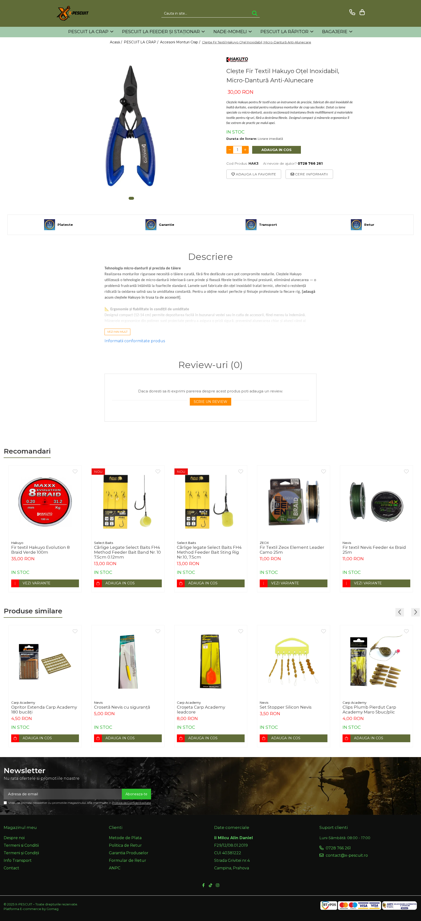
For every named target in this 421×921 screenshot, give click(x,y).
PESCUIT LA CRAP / (141, 42)
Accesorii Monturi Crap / (180, 42)
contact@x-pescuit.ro (346, 855)
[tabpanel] (131, 126)
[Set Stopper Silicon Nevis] (293, 661)
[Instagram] (217, 885)
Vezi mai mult (117, 331)
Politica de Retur (125, 845)
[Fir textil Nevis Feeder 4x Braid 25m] (376, 502)
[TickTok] (210, 885)
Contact (11, 868)
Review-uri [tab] (210, 365)
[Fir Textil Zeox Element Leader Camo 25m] (293, 502)
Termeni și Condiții (21, 853)
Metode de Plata (125, 838)
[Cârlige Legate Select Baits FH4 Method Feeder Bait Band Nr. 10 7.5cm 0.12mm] (128, 502)
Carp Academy (23, 702)
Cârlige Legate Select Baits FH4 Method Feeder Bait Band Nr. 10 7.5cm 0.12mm (127, 552)
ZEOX (264, 543)
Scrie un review (210, 401)
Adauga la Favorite (255, 174)
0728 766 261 (338, 848)
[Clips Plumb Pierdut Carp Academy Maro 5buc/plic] (376, 661)
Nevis (347, 543)
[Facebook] (203, 885)
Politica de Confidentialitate (131, 803)
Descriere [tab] (210, 257)
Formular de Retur (127, 860)
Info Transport (18, 860)
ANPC (114, 868)
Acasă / (116, 42)
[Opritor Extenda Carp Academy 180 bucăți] (45, 661)
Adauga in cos (276, 150)
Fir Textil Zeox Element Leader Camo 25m (292, 550)
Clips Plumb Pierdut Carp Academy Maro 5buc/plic (369, 709)
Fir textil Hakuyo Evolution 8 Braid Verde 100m (40, 550)
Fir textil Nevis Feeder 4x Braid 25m (374, 550)
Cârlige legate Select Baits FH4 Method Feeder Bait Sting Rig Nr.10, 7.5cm (209, 552)
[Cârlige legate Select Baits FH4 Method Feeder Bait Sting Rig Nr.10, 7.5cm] (211, 502)
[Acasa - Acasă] (80, 13)
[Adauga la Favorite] (75, 472)
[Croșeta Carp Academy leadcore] (211, 661)
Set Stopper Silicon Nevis (286, 707)
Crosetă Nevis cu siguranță (122, 707)
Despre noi (14, 838)
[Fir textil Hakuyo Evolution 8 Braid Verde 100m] (45, 502)
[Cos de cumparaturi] (361, 12)
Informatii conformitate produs (135, 341)
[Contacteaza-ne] (351, 12)
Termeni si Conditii (21, 845)
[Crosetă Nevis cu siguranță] (128, 661)
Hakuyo (17, 543)
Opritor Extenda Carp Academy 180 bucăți (44, 709)
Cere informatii (311, 174)
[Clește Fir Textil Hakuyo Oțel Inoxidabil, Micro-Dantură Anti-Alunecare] (131, 126)
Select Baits (103, 543)
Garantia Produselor (128, 853)
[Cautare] (255, 13)
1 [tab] (131, 198)
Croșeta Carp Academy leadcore (201, 709)
